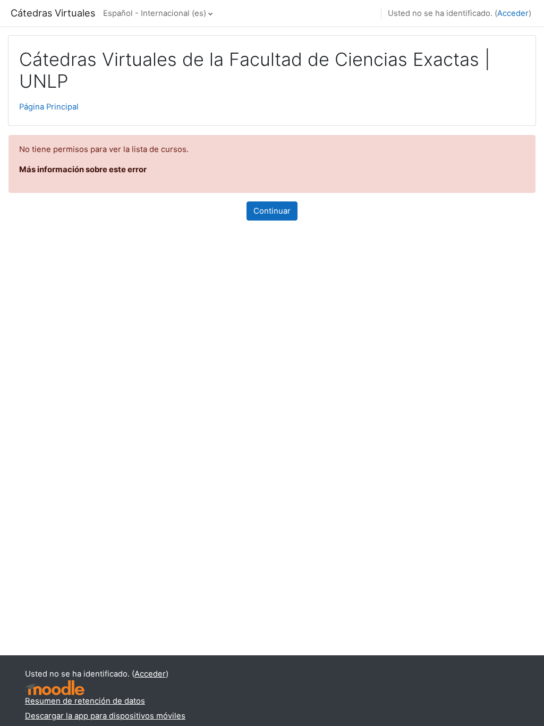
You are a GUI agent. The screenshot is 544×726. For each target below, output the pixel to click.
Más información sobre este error (83, 169)
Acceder (513, 13)
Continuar (272, 211)
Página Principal (49, 107)
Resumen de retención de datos (85, 701)
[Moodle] (54, 688)
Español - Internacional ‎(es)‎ (154, 13)
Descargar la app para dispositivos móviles (105, 716)
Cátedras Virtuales (53, 13)
